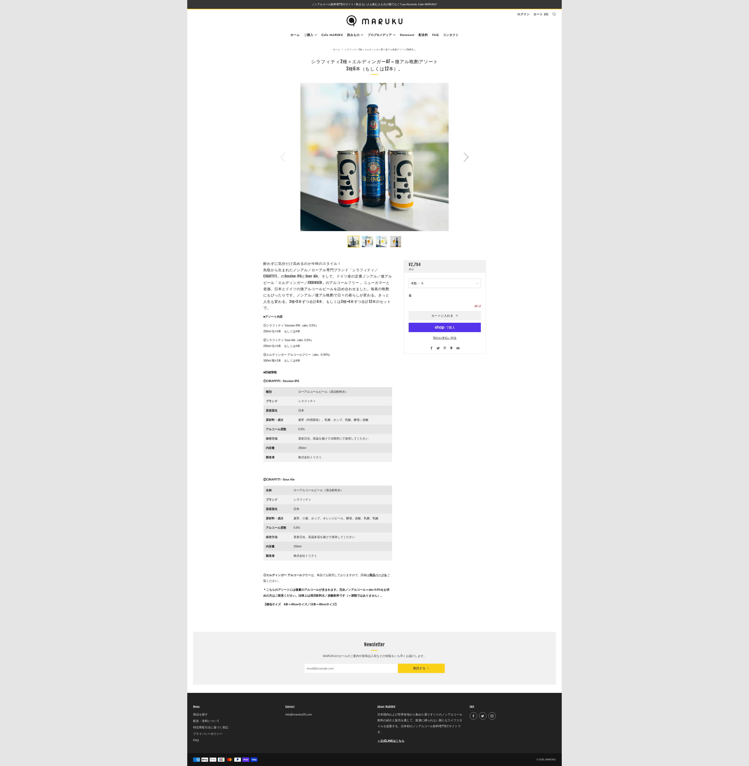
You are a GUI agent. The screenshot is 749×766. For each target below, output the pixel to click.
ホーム (295, 35)
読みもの (353, 35)
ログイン (523, 14)
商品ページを (378, 575)
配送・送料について (206, 721)
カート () (540, 14)
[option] (374, 157)
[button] (353, 241)
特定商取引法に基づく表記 (210, 727)
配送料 (423, 35)
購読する (419, 668)
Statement (407, 35)
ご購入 (308, 35)
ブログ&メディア (380, 35)
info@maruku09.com (298, 714)
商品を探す (200, 714)
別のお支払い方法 (444, 338)
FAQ (435, 35)
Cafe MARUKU (332, 35)
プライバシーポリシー (207, 733)
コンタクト (451, 35)
